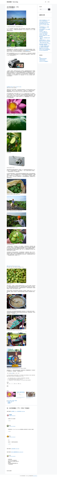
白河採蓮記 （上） (9, 397)
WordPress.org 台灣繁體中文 (43, 61)
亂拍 (8, 400)
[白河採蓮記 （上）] (11, 394)
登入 (40, 57)
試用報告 (16, 400)
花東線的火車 (27, 50)
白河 (13, 401)
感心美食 (10, 400)
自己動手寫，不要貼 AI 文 (43, 31)
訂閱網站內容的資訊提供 (43, 58)
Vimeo (20, 86)
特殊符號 (10, 414)
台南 (11, 401)
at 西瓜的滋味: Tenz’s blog (15, 448)
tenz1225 (16, 86)
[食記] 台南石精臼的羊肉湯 (29, 397)
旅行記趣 (13, 400)
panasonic (9, 401)
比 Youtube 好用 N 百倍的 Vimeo (21, 397)
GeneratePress (35, 475)
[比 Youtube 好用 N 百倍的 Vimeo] (21, 394)
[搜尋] (49, 9)
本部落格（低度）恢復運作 (43, 34)
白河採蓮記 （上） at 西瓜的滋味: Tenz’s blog (18, 411)
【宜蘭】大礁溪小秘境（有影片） (44, 42)
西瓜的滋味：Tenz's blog (12, 2)
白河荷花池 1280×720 (10, 86)
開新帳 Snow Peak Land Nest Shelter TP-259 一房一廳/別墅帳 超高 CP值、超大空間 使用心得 (44, 49)
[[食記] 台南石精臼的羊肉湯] (30, 394)
